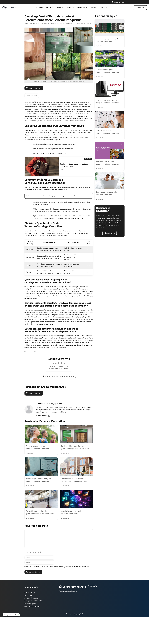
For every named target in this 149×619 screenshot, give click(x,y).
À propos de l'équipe (31, 598)
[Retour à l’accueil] (9, 7)
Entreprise (81, 7)
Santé (59, 7)
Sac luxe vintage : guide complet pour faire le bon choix (74, 165)
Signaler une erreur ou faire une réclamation (59, 376)
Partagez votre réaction (10, 615)
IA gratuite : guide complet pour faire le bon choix (71, 512)
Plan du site (28, 595)
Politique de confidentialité (33, 601)
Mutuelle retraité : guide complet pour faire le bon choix (107, 162)
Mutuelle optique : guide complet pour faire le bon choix (107, 132)
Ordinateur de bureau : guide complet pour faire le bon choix (107, 101)
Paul (60, 403)
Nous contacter (29, 592)
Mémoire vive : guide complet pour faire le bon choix (107, 40)
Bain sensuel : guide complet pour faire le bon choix (106, 193)
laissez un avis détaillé (61, 369)
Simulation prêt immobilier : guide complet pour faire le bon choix (38, 479)
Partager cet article (34, 88)
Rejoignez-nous (119, 2)
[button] (113, 7)
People (48, 7)
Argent (69, 7)
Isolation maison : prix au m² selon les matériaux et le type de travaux (74, 479)
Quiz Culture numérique (32, 607)
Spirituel (104, 7)
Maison (93, 7)
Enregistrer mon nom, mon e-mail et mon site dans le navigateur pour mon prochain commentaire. (58, 567)
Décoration (29, 352)
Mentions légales (30, 604)
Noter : (26, 552)
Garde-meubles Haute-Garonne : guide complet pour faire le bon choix (75, 447)
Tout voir (92, 587)
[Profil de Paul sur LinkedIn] (49, 416)
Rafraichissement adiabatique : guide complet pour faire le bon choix (40, 512)
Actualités (39, 7)
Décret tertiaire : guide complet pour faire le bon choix (107, 70)
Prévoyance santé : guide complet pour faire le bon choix (37, 447)
